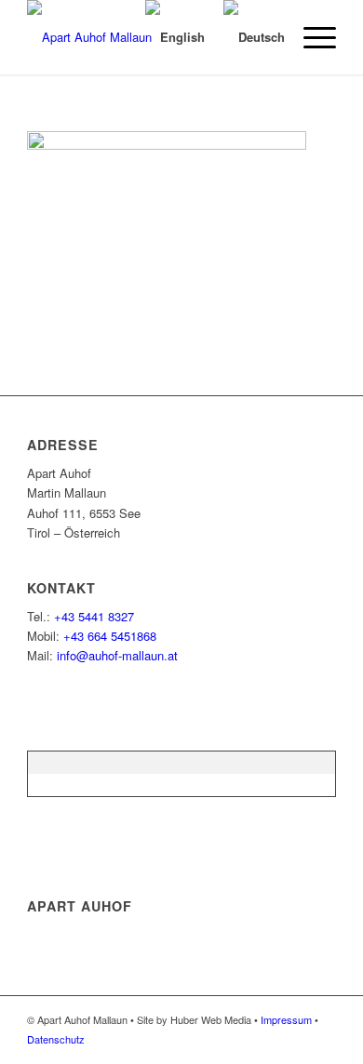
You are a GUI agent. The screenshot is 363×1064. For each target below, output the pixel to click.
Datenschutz (56, 1038)
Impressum (286, 1019)
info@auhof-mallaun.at (117, 655)
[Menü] (310, 37)
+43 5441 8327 (94, 616)
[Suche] (108, 37)
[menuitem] (108, 37)
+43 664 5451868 (109, 636)
